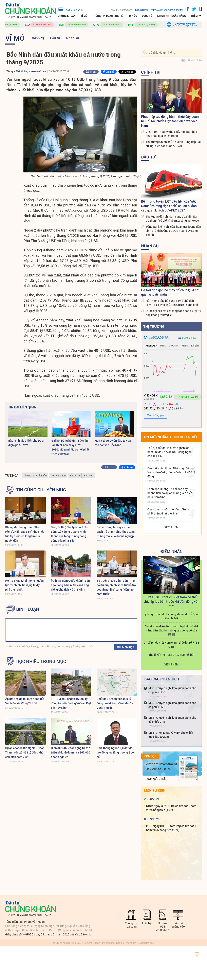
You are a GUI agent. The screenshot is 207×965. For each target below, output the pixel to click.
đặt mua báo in (74, 10)
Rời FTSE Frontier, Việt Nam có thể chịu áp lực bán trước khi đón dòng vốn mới (171, 601)
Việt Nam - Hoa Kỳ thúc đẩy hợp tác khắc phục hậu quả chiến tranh (171, 134)
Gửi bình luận (125, 647)
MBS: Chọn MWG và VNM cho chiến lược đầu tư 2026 (170, 735)
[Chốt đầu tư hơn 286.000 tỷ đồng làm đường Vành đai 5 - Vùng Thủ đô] (117, 681)
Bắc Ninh (75, 475)
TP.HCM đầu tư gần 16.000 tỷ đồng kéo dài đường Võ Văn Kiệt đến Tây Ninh (71, 703)
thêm (194, 15)
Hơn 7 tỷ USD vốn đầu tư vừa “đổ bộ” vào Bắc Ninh (113, 443)
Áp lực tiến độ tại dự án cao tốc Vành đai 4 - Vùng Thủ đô (24, 701)
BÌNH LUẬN (27, 609)
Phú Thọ (88, 475)
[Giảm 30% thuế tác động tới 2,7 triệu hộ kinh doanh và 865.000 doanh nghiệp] (71, 731)
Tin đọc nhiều (186, 437)
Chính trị (37, 38)
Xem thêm (171, 527)
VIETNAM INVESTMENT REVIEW (167, 10)
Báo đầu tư (141, 10)
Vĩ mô (83, 15)
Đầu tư (55, 38)
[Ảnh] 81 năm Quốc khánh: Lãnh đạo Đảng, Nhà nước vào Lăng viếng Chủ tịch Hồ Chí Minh (71, 585)
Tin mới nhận (155, 437)
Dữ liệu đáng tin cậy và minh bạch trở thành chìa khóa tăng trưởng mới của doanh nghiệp (116, 531)
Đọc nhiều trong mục (41, 661)
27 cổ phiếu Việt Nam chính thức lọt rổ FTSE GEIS (171, 644)
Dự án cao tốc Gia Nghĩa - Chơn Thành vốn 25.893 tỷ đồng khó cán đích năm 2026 (24, 752)
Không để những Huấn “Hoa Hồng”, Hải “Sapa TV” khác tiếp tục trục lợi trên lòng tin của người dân (24, 533)
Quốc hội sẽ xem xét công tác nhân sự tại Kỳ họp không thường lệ (173, 313)
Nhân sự (72, 38)
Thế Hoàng (22, 71)
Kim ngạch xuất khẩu (35, 475)
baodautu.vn (38, 71)
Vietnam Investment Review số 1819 (161, 766)
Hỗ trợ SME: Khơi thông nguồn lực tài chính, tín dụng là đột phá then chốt (24, 585)
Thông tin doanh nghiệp (108, 15)
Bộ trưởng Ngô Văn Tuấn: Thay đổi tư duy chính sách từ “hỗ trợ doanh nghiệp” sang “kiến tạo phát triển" (116, 587)
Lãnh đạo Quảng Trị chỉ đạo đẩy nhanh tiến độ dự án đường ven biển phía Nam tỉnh (169, 493)
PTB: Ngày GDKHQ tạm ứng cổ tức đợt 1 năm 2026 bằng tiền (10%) (171, 828)
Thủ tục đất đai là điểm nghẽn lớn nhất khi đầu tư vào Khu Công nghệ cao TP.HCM (169, 452)
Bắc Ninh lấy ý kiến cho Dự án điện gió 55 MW (26, 443)
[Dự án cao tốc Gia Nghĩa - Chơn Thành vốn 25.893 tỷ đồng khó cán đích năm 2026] (25, 731)
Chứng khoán (67, 15)
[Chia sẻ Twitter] (192, 9)
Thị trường (154, 326)
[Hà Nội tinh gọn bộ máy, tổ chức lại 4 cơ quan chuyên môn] (171, 270)
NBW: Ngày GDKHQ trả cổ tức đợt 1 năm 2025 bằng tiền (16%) (171, 808)
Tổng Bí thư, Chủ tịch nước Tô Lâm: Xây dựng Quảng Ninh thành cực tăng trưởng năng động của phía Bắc (69, 533)
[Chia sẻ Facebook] (186, 9)
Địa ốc (133, 15)
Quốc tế (147, 15)
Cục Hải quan (58, 475)
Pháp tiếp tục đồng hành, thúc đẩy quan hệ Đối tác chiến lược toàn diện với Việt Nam (170, 121)
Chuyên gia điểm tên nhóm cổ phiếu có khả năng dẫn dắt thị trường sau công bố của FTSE (171, 630)
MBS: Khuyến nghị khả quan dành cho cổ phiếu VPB (172, 720)
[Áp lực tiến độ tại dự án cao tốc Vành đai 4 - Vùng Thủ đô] (25, 681)
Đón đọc (150, 756)
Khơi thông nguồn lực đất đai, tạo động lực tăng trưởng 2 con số (116, 752)
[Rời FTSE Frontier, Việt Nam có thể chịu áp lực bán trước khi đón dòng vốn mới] (171, 575)
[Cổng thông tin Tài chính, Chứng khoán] (30, 10)
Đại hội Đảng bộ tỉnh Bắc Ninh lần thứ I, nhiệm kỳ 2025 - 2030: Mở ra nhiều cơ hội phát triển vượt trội (70, 447)
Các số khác (157, 779)
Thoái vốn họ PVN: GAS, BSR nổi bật (171, 655)
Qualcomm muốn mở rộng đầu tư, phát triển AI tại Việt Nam (168, 511)
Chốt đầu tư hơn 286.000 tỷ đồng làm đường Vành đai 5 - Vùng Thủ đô (115, 703)
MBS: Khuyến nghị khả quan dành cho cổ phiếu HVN (172, 705)
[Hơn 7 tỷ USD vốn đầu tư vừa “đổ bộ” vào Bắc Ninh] (114, 424)
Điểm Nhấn (172, 551)
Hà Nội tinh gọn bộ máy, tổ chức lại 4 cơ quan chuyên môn (169, 292)
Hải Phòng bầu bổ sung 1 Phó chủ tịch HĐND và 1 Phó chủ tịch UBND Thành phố (172, 303)
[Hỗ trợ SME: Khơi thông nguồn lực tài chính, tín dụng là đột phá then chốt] (25, 564)
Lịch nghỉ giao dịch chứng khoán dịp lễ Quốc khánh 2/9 (171, 616)
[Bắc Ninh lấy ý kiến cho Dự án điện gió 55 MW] (28, 424)
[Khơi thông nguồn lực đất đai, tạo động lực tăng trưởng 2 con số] (117, 731)
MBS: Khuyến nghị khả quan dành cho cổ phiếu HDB (172, 690)
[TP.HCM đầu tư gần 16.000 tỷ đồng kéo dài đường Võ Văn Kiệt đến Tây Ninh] (71, 681)
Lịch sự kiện (155, 790)
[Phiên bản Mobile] (199, 9)
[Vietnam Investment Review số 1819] (188, 768)
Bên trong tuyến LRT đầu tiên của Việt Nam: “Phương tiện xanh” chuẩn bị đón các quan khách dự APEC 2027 (169, 205)
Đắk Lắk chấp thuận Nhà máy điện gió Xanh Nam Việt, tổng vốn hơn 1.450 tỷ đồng (171, 472)
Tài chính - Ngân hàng (171, 15)
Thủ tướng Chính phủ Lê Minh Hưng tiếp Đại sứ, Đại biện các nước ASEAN (173, 144)
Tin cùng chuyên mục (41, 489)
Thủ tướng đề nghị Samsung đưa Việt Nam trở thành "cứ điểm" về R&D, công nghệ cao (172, 218)
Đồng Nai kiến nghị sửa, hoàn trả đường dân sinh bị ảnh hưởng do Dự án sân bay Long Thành (173, 231)
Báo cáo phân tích (161, 679)
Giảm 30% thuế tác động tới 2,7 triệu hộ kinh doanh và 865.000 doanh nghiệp (70, 752)
